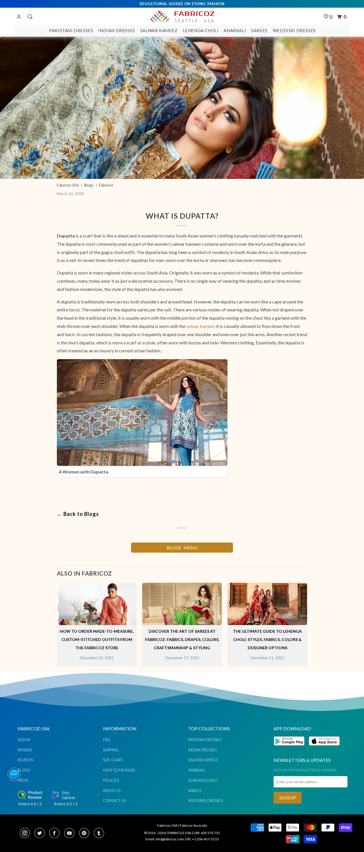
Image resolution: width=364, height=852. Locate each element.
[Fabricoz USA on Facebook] (56, 833)
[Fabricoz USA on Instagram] (26, 833)
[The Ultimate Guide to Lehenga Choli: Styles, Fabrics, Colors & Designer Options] (267, 623)
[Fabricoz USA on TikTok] (99, 833)
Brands (25, 750)
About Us (112, 790)
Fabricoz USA (167, 825)
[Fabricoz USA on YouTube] (71, 833)
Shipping (111, 750)
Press (23, 780)
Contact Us (114, 800)
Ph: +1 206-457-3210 (203, 839)
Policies (111, 780)
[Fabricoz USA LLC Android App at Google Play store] (291, 749)
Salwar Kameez (159, 30)
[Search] (29, 16)
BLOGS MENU (182, 547)
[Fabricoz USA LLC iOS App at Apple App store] (324, 749)
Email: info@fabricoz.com (165, 839)
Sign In (24, 739)
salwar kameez (200, 326)
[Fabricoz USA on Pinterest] (85, 833)
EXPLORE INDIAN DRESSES (182, 438)
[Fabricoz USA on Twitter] (41, 833)
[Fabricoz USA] (182, 16)
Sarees (259, 30)
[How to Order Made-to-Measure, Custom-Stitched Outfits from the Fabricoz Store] (96, 623)
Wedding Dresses (294, 30)
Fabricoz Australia (193, 825)
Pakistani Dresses (71, 30)
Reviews (25, 760)
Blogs (24, 770)
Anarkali (235, 30)
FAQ (106, 739)
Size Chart (113, 760)
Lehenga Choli (201, 30)
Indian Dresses (116, 30)
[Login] (18, 17)
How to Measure (119, 770)
